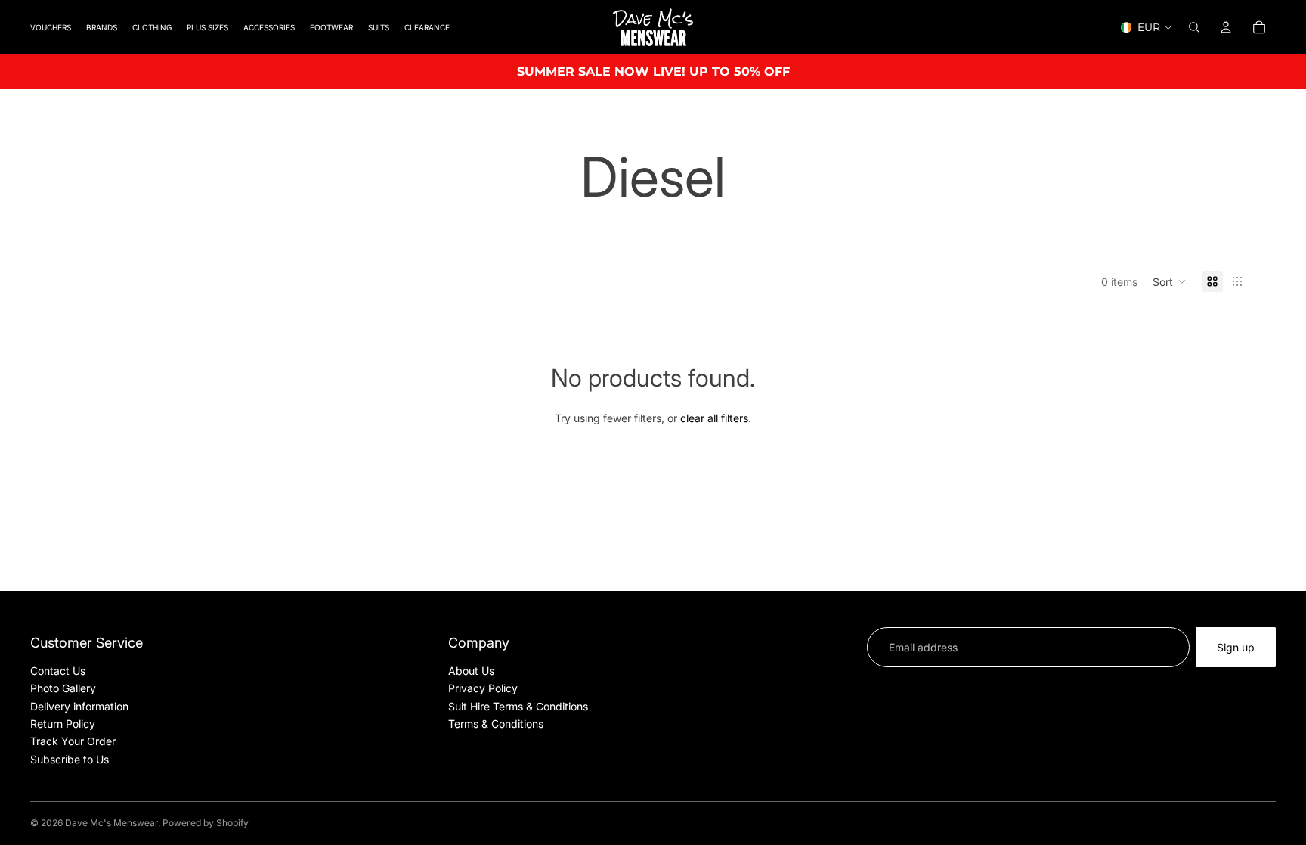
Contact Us (57, 670)
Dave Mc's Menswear (111, 822)
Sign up (1236, 647)
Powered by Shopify (205, 822)
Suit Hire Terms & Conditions (518, 706)
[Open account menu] (1226, 27)
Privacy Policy (483, 688)
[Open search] (1194, 27)
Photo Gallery (63, 688)
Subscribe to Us (69, 759)
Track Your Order (73, 741)
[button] (1170, 281)
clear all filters (714, 418)
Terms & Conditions (495, 723)
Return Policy (62, 723)
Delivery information (79, 706)
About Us (471, 670)
